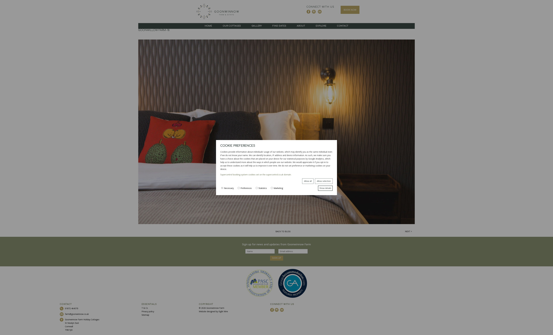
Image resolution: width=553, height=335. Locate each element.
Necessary (229, 188)
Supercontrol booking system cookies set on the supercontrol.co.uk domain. (255, 174)
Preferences (246, 188)
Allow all (308, 181)
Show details (325, 188)
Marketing (278, 188)
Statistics (262, 188)
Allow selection (324, 181)
